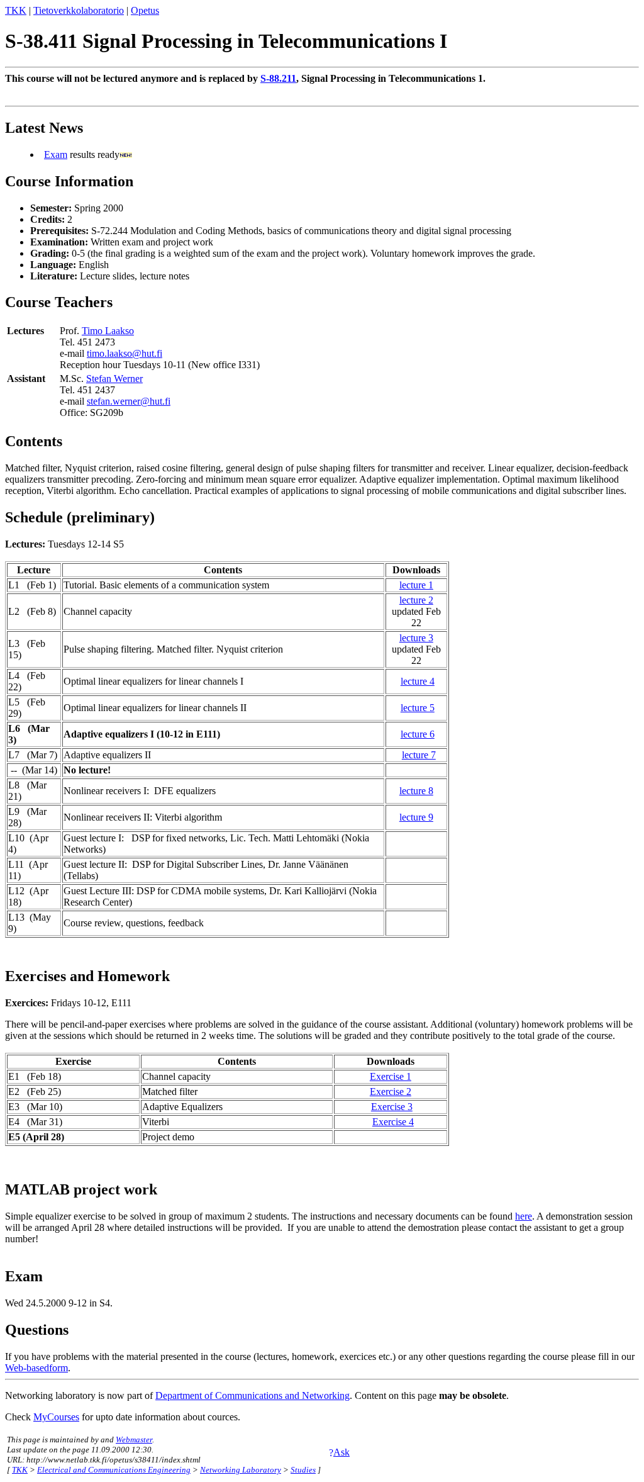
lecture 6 (418, 734)
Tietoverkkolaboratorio (78, 10)
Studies (303, 1469)
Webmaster (134, 1439)
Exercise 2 (390, 1091)
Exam (55, 154)
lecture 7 (419, 754)
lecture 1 (416, 585)
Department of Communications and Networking (252, 1395)
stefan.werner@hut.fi (128, 401)
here (523, 1216)
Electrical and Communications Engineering (114, 1469)
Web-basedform (36, 1367)
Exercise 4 (393, 1121)
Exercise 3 (392, 1106)
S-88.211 (278, 78)
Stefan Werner (114, 378)
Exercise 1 (390, 1076)
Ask (341, 1452)
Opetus (145, 10)
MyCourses (56, 1417)
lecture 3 (416, 637)
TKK (15, 10)
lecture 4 (418, 681)
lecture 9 (416, 817)
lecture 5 (418, 707)
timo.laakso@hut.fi (124, 353)
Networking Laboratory (240, 1469)
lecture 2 (416, 600)
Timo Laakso (108, 330)
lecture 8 (416, 790)
